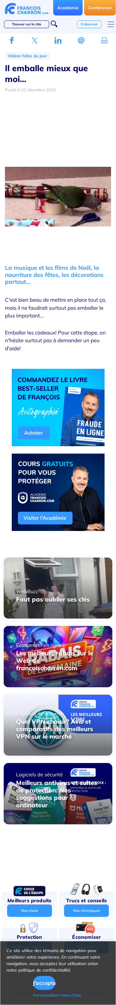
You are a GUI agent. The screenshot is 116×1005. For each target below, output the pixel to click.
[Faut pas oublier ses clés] (58, 617)
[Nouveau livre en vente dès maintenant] (58, 444)
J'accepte (44, 983)
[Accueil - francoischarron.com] (26, 16)
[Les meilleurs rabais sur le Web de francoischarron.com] (58, 685)
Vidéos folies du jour (27, 55)
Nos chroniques (86, 910)
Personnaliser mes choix (57, 995)
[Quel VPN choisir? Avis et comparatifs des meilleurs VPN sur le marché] (58, 754)
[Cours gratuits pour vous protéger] (58, 529)
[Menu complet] (111, 24)
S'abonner (89, 24)
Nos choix (29, 910)
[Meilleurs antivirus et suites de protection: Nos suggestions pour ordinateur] (58, 822)
